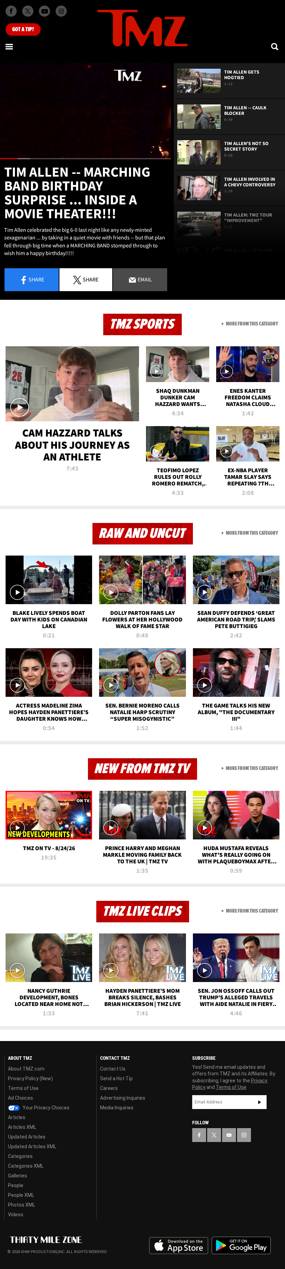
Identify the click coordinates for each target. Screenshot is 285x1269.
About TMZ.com (26, 1069)
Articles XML (22, 1127)
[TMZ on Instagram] (61, 11)
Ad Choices (20, 1098)
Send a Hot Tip (116, 1078)
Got (23, 29)
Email (144, 279)
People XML (21, 1195)
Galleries (17, 1175)
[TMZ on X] (27, 11)
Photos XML (21, 1205)
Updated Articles (27, 1137)
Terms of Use (23, 1088)
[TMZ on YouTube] (229, 1135)
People (15, 1185)
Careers (109, 1088)
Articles (16, 1117)
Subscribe (260, 1102)
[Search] (275, 46)
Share (36, 279)
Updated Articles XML (32, 1146)
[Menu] (9, 46)
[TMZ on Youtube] (44, 11)
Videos (15, 1214)
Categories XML (25, 1166)
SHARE (90, 279)
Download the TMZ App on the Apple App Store (178, 1245)
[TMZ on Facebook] (11, 11)
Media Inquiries (116, 1107)
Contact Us (112, 1069)
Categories (20, 1156)
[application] (85, 111)
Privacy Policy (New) (30, 1078)
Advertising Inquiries (122, 1098)
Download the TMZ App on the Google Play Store (241, 1245)
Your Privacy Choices (46, 1107)
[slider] (85, 159)
